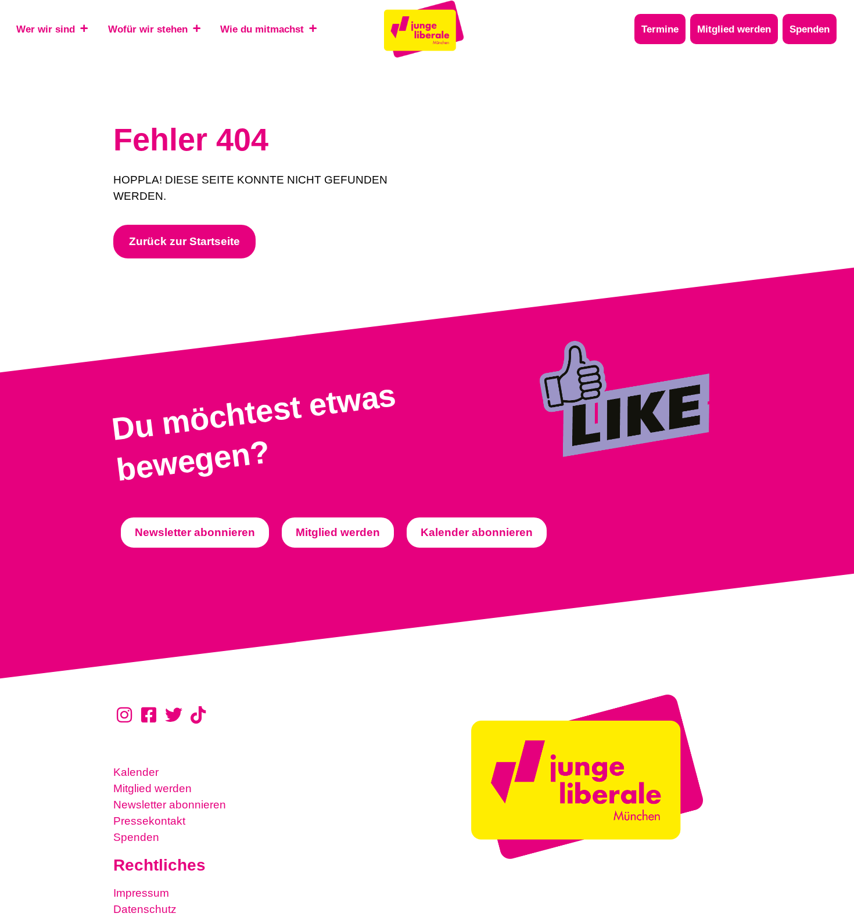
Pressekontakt (149, 821)
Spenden (136, 837)
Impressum (141, 893)
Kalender (136, 772)
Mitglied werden (152, 788)
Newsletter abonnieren (169, 805)
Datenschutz (145, 909)
